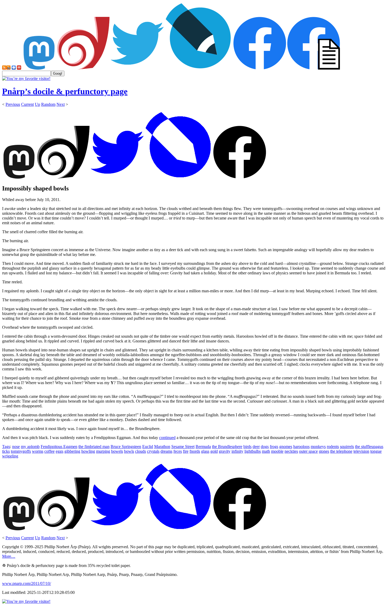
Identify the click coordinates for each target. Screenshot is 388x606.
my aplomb (30, 446)
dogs (265, 446)
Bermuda (203, 446)
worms (37, 451)
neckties (291, 451)
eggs (59, 451)
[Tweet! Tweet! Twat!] (137, 68)
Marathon (162, 446)
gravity (224, 451)
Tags (6, 446)
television (361, 451)
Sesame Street (183, 446)
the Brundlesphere (227, 446)
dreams (166, 451)
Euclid (147, 446)
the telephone (341, 451)
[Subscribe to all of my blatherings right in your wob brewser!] (4, 68)
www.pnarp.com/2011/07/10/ (26, 583)
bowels (117, 451)
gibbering (72, 451)
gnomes (285, 446)
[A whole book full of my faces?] (259, 68)
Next (60, 104)
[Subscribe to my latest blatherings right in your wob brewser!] (8, 68)
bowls (129, 451)
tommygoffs (21, 451)
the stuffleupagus (369, 446)
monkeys (318, 446)
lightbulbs (252, 451)
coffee (49, 451)
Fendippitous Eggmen (59, 446)
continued (167, 437)
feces (177, 451)
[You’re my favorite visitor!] (26, 78)
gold (214, 451)
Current (27, 104)
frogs (274, 446)
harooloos (301, 446)
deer (256, 446)
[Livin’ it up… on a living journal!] (198, 68)
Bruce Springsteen (126, 446)
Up (37, 104)
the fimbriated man (94, 446)
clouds (140, 451)
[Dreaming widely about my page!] (83, 68)
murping (103, 451)
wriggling (10, 456)
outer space (308, 451)
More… (8, 556)
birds (247, 446)
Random (48, 104)
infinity (237, 451)
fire (185, 451)
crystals (153, 451)
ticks (6, 451)
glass (205, 451)
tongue (376, 451)
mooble (277, 451)
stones (324, 451)
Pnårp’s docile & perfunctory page (64, 91)
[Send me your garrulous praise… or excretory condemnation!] (19, 68)
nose (16, 446)
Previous (13, 104)
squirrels (347, 446)
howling (88, 451)
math (266, 451)
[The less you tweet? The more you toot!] (39, 68)
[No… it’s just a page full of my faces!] (313, 68)
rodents (333, 446)
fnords (195, 451)
